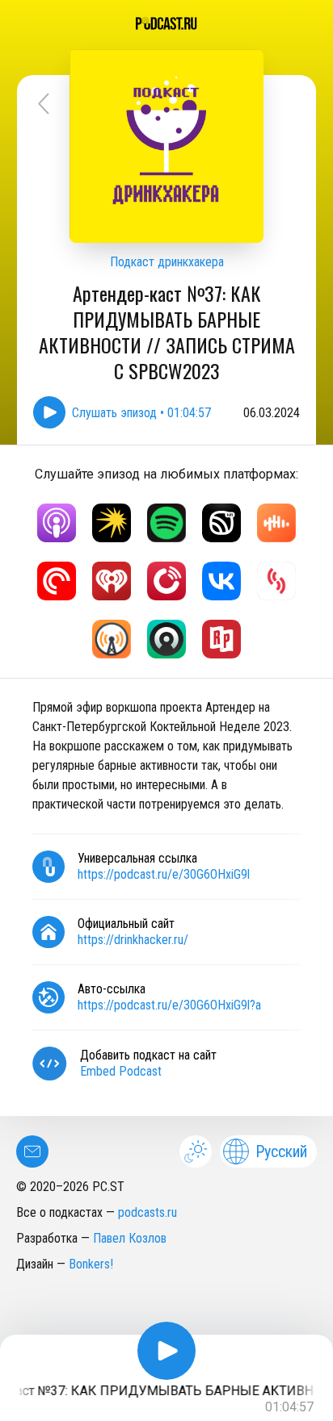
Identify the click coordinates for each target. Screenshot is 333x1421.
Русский (281, 1151)
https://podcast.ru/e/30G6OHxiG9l (164, 874)
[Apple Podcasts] (56, 523)
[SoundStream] (276, 581)
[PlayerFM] (166, 581)
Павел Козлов (129, 1238)
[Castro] (166, 639)
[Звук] (221, 523)
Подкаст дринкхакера (167, 262)
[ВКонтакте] (221, 581)
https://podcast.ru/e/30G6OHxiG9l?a (169, 1005)
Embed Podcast (121, 1071)
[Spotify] (166, 523)
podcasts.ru (147, 1212)
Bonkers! (91, 1264)
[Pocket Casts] (56, 581)
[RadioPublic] (221, 639)
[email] (32, 1151)
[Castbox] (276, 523)
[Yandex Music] (111, 523)
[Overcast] (111, 639)
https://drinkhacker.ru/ (133, 939)
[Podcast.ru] (166, 23)
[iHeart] (111, 581)
